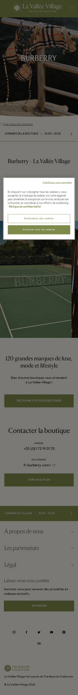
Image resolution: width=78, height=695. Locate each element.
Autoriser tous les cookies (39, 229)
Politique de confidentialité (25, 207)
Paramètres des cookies (39, 218)
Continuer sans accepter (57, 182)
